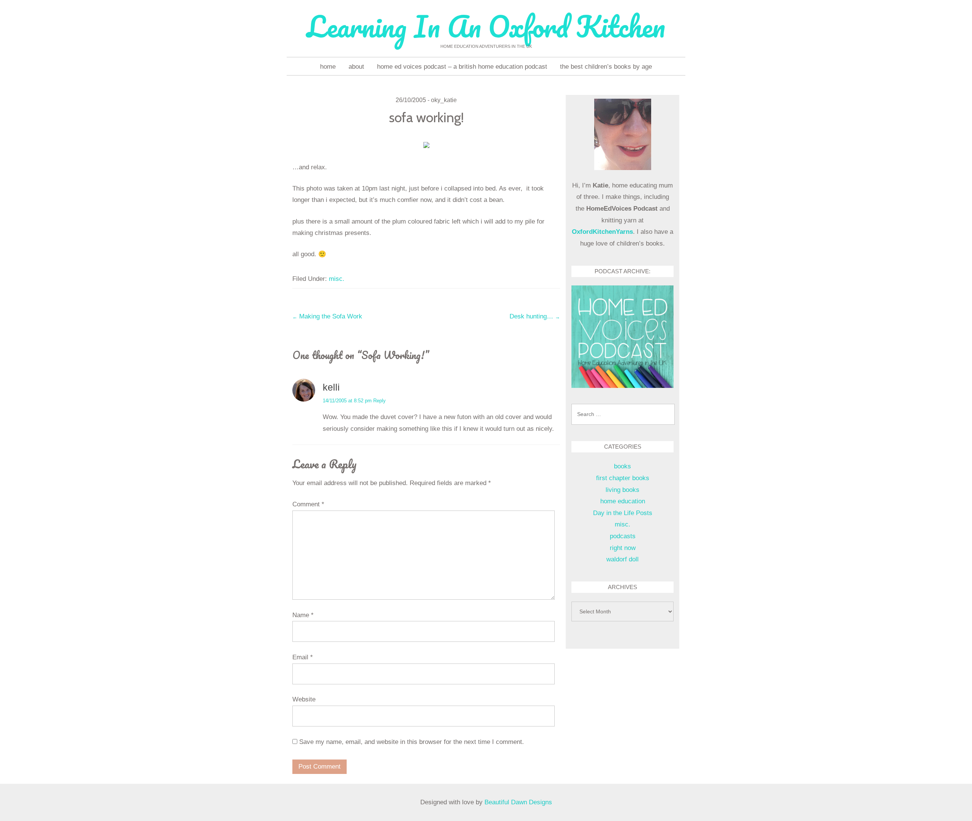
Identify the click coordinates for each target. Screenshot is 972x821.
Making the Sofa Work (327, 316)
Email (302, 657)
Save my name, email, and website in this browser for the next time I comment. (411, 741)
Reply (379, 400)
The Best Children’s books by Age (606, 66)
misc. (336, 278)
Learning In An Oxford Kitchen (486, 26)
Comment (308, 504)
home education (622, 501)
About (356, 66)
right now (623, 548)
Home (328, 66)
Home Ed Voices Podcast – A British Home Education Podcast (462, 66)
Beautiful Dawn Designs (518, 802)
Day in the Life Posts (622, 513)
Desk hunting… (535, 316)
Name (303, 615)
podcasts (623, 536)
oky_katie (444, 100)
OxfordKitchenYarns (602, 231)
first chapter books (622, 478)
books (622, 466)
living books (622, 489)
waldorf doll (622, 559)
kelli (331, 387)
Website (304, 699)
